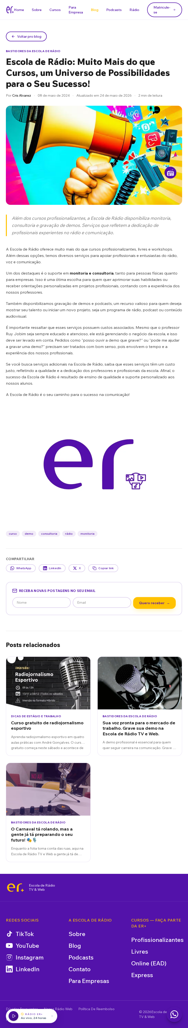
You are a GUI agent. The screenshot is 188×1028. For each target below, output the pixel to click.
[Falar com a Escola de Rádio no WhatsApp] (174, 1014)
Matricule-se (161, 9)
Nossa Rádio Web (58, 1009)
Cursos (55, 10)
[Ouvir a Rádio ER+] (13, 1016)
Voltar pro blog (29, 36)
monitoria (87, 533)
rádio (69, 533)
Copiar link (106, 568)
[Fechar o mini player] (52, 1016)
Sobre (37, 10)
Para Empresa (76, 9)
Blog (94, 10)
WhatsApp (23, 568)
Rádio (134, 10)
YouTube (27, 945)
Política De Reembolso (96, 1009)
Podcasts (114, 10)
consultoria (49, 533)
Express (142, 975)
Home (19, 10)
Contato (80, 969)
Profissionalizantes (157, 939)
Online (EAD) (148, 963)
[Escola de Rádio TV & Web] (15, 887)
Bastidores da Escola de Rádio (33, 51)
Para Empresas (89, 980)
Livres (139, 951)
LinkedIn (55, 568)
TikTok (25, 933)
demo (29, 533)
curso (13, 533)
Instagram (30, 957)
